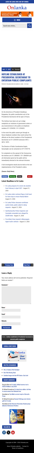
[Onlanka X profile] (8, 431)
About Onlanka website (13, 446)
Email (4, 314)
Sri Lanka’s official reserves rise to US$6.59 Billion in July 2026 (15, 385)
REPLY (30, 176)
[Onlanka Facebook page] (4, 431)
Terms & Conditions (17, 448)
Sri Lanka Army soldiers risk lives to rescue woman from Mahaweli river (16, 390)
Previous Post (9, 265)
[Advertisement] (17, 48)
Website (4, 321)
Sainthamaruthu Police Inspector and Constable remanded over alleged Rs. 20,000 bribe (16, 213)
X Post (19, 176)
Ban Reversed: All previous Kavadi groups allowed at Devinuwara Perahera (16, 405)
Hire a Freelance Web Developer (11, 370)
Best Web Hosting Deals (10, 372)
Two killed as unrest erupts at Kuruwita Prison (15, 395)
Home (3, 337)
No (13, 69)
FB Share (4, 176)
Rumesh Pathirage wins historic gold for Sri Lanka (16, 400)
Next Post (27, 265)
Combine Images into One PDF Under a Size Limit (16, 375)
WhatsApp (12, 176)
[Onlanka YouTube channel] (13, 431)
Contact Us (25, 446)
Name (4, 307)
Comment (17, 69)
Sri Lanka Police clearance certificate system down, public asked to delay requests (16, 205)
